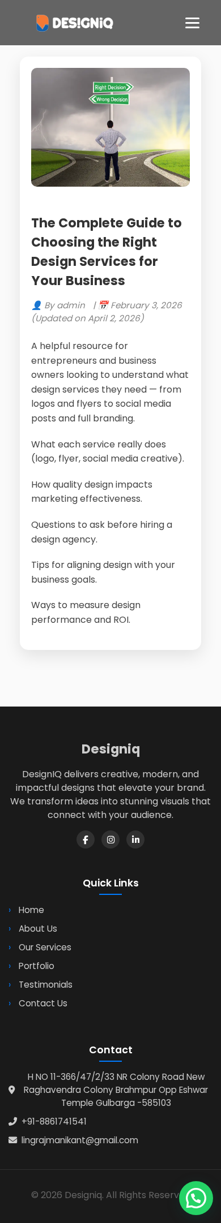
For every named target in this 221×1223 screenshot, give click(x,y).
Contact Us (43, 1003)
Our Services (45, 947)
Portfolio (36, 966)
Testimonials (46, 985)
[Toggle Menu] (192, 23)
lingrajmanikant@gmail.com (80, 1140)
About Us (38, 929)
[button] (196, 1198)
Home (31, 910)
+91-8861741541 (54, 1121)
